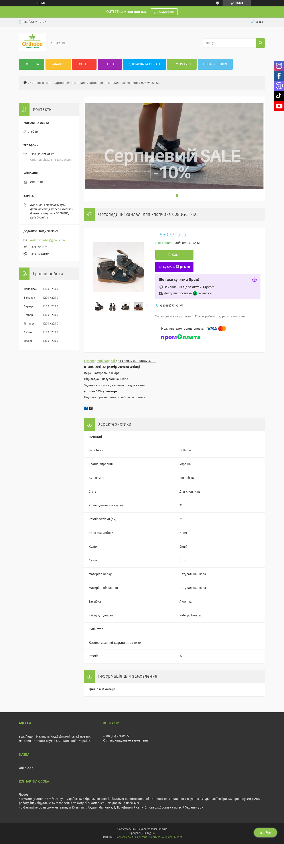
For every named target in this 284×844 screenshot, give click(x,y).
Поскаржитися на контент (131, 837)
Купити (176, 254)
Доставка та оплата (144, 64)
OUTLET (84, 64)
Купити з (169, 267)
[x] (91, 409)
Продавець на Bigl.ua (142, 833)
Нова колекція (215, 64)
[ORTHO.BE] (32, 50)
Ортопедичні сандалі (70, 83)
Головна (31, 64)
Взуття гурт (182, 64)
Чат (269, 832)
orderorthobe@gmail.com (47, 240)
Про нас (109, 64)
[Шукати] (260, 43)
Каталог (57, 64)
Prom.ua (162, 829)
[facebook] (86, 409)
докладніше (164, 12)
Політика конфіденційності (166, 837)
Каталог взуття (40, 83)
